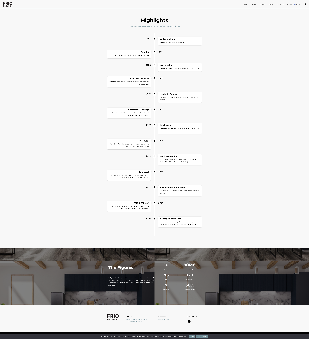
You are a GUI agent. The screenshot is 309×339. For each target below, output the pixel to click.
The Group (252, 4)
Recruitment (280, 4)
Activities (262, 4)
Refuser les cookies (202, 336)
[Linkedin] (305, 4)
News (271, 4)
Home (245, 4)
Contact (289, 4)
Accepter (191, 336)
